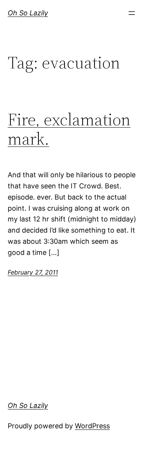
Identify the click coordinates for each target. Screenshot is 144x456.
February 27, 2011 (33, 272)
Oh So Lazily (28, 13)
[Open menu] (131, 13)
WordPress (92, 426)
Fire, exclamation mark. (69, 129)
